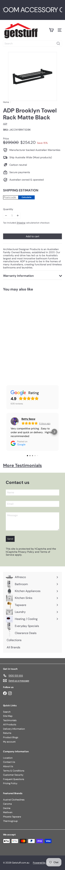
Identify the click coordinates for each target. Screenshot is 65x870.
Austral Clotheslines (14, 799)
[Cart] (51, 30)
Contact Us (9, 762)
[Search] (58, 43)
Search (6, 711)
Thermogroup (10, 821)
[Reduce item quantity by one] (6, 216)
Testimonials (10, 720)
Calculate (26, 197)
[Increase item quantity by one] (18, 216)
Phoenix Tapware (12, 816)
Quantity (8, 209)
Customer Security (13, 774)
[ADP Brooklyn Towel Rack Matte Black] (22, 334)
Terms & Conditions (13, 770)
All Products (9, 724)
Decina (6, 808)
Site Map (7, 716)
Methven (7, 812)
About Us (8, 766)
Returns (7, 733)
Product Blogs (10, 737)
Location (7, 757)
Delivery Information (14, 728)
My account (9, 741)
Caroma (7, 803)
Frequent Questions (13, 779)
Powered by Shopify (43, 862)
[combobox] (32, 43)
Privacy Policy (26, 551)
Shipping (21, 222)
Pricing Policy (10, 783)
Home (6, 102)
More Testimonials (22, 465)
